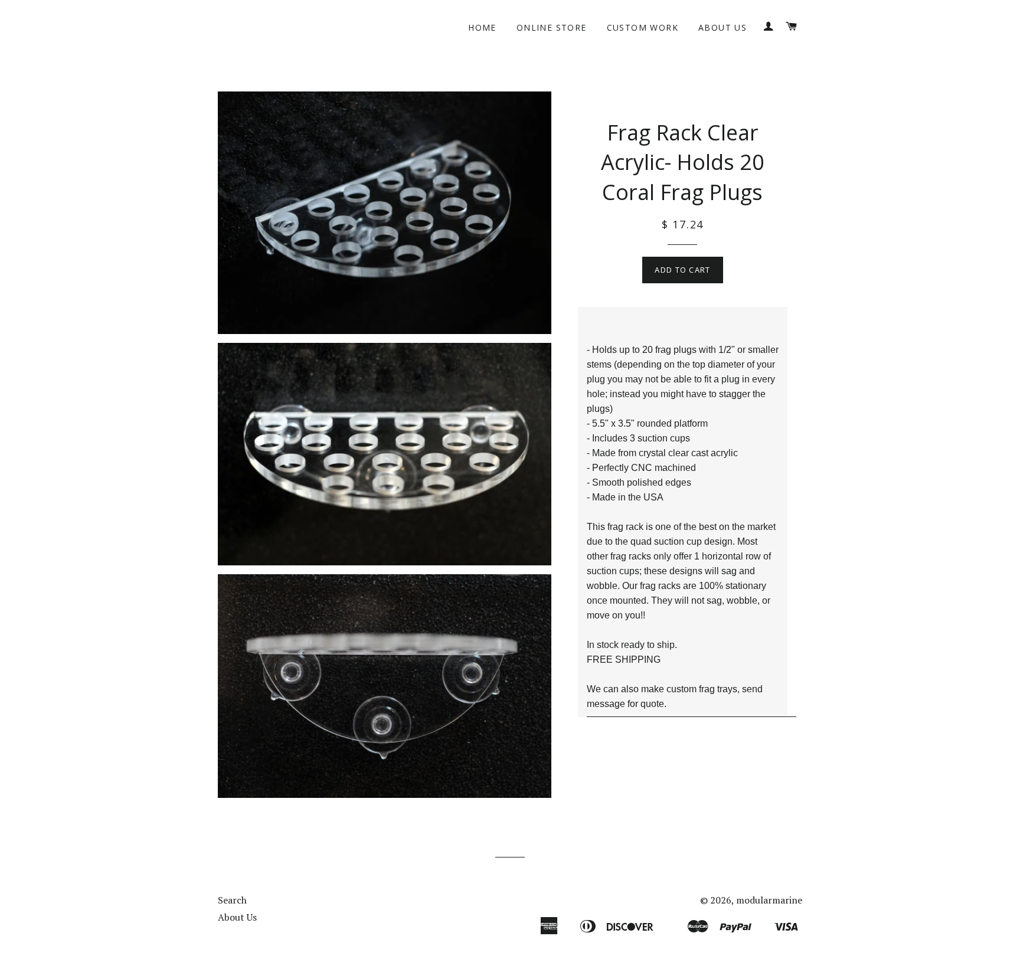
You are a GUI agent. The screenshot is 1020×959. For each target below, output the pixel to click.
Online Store (551, 27)
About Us (722, 27)
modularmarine (769, 899)
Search (232, 899)
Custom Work (642, 27)
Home (482, 27)
